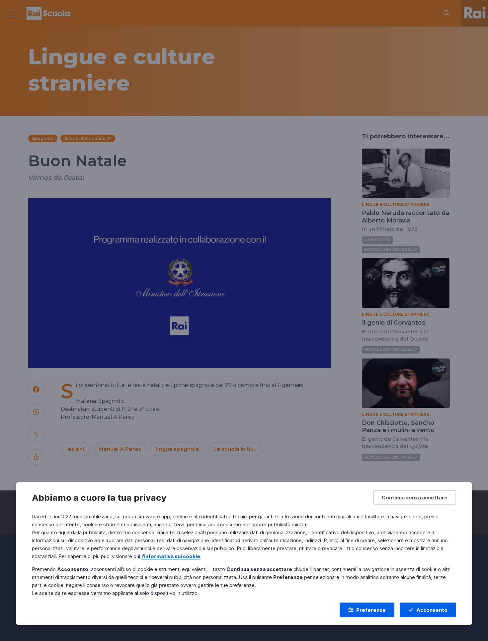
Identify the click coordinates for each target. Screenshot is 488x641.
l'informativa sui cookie (170, 556)
